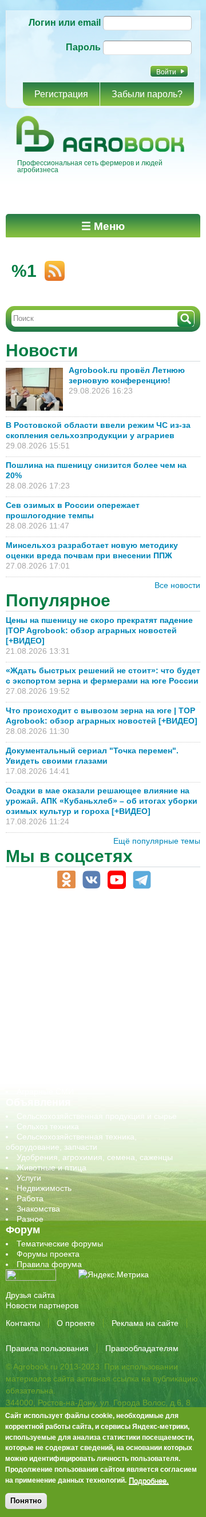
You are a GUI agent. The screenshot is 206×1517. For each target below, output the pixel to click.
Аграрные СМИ (45, 1091)
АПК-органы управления (63, 926)
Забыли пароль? (147, 94)
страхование (40, 1050)
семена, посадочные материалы (78, 1029)
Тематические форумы (60, 1243)
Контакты (23, 1323)
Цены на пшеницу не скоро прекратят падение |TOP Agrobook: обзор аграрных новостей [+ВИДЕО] (99, 630)
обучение (34, 998)
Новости (42, 350)
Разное (30, 1219)
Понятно (26, 1500)
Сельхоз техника (48, 1126)
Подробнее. (149, 1480)
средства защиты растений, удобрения (90, 1040)
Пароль (83, 47)
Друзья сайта (30, 1295)
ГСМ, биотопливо (49, 957)
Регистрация (61, 94)
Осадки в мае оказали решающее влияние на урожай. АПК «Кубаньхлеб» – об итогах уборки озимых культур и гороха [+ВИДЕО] (101, 801)
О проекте (76, 1323)
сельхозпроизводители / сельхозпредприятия (102, 1009)
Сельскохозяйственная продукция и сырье (97, 1116)
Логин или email (65, 22)
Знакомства (38, 1208)
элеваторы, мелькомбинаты (69, 1081)
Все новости (177, 585)
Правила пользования (47, 1348)
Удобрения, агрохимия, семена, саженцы (95, 1157)
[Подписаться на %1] (51, 266)
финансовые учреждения (64, 1070)
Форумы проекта (48, 1253)
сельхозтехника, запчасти (65, 1019)
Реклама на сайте (145, 1323)
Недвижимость (44, 1188)
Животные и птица (51, 1167)
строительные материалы (65, 1060)
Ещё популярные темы (156, 840)
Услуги (29, 1177)
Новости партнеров (42, 1305)
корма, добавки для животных (73, 967)
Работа (30, 1198)
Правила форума (49, 1264)
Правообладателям (142, 1348)
